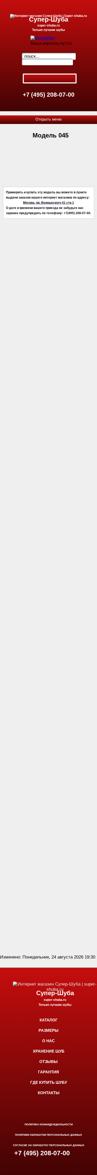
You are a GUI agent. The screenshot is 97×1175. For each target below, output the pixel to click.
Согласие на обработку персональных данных (48, 1145)
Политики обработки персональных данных (48, 1134)
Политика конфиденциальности (49, 1124)
